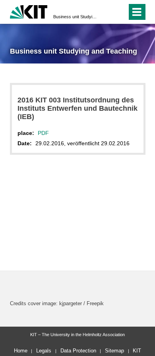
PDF (43, 133)
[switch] (107, 12)
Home (20, 351)
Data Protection (78, 351)
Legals (43, 351)
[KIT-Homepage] (29, 11)
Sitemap (114, 351)
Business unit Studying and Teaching (75, 16)
